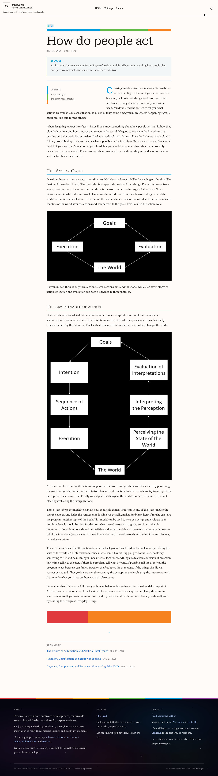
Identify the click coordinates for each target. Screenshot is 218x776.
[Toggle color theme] (211, 8)
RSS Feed (102, 716)
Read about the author (164, 716)
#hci (50, 26)
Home (98, 8)
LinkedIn (192, 722)
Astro (178, 769)
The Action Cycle (58, 94)
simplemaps (86, 769)
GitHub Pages (197, 769)
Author (119, 8)
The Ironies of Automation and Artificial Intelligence (77, 651)
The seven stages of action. (63, 99)
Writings (108, 8)
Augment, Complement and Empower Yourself (74, 659)
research (46, 741)
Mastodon (178, 722)
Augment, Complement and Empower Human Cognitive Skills (83, 666)
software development (58, 737)
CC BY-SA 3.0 (64, 769)
